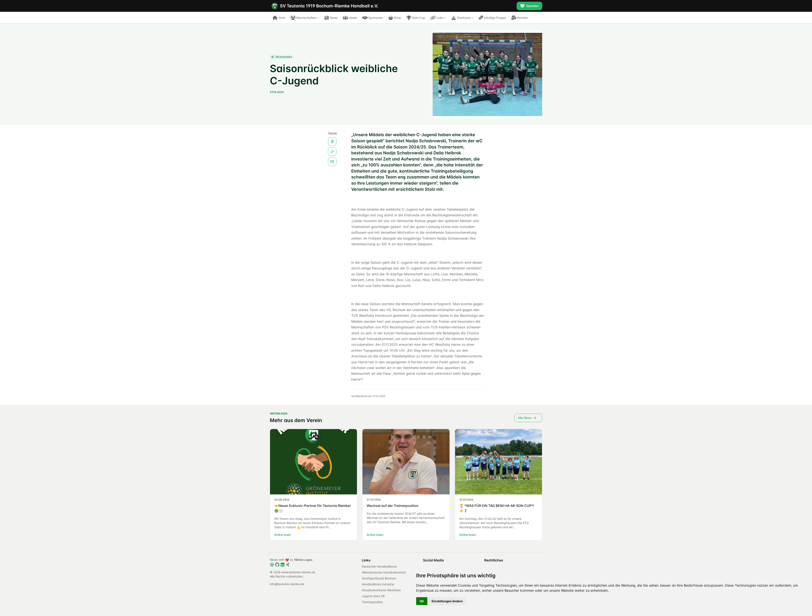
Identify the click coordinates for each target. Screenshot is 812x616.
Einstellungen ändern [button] (447, 601)
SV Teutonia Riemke (329, 5)
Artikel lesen (282, 534)
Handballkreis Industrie (378, 584)
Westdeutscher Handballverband (385, 572)
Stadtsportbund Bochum (379, 578)
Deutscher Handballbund (379, 566)
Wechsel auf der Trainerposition (392, 506)
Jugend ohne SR (373, 596)
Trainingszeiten (372, 602)
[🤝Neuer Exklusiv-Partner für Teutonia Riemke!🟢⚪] (313, 461)
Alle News (525, 418)
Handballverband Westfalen (381, 590)
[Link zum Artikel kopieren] (332, 151)
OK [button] (422, 601)
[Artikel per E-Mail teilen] (332, 162)
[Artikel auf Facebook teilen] (332, 141)
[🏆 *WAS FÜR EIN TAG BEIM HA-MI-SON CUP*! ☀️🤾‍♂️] (498, 461)
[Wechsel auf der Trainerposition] (405, 461)
